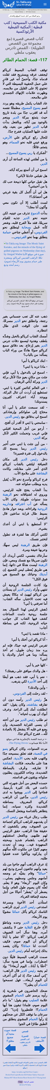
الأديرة (32, 681)
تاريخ (40, 1065)
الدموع (35, 213)
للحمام (42, 984)
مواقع (24, 1068)
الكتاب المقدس (42, 1062)
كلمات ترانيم (14, 1065)
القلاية (29, 927)
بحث (35, 1062)
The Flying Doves (18, 743)
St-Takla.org (6, 10)
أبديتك (43, 574)
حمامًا (42, 873)
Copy (20, 1081)
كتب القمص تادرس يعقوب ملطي (25, 1042)
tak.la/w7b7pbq (25, 1085)
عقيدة (45, 1065)
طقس (6, 1062)
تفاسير (31, 1062)
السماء (14, 142)
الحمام (19, 995)
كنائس (26, 1065)
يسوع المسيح (31, 108)
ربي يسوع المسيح (20, 153)
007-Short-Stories (30, 12)
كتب (37, 1065)
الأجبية (15, 1062)
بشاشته (33, 704)
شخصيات (31, 1065)
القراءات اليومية (23, 1062)
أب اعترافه (23, 504)
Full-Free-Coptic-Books (18, 10)
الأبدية (18, 758)
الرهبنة (7, 494)
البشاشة (41, 473)
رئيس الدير (13, 416)
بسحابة (26, 227)
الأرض (8, 137)
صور (4, 1065)
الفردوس (41, 232)
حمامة (7, 232)
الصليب (34, 1000)
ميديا (8, 1065)
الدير (16, 117)
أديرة (21, 1065)
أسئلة (10, 1062)
